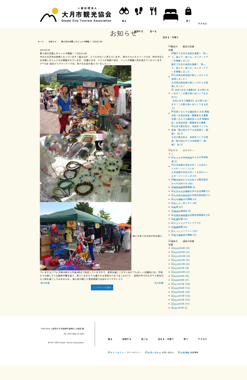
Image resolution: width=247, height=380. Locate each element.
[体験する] (138, 14)
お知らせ (52, 41)
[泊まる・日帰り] (170, 14)
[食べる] (153, 14)
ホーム (41, 41)
